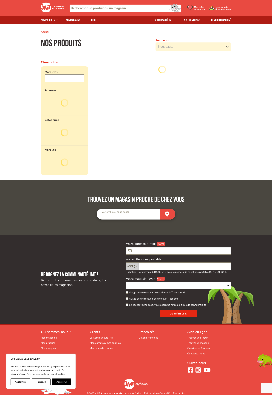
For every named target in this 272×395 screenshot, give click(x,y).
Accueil (45, 32)
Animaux (51, 90)
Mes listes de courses (101, 348)
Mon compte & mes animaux (105, 343)
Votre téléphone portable (144, 259)
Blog (93, 20)
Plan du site (179, 393)
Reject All (41, 382)
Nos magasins (73, 20)
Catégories (52, 120)
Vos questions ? (192, 20)
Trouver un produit (197, 338)
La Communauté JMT (101, 338)
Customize (20, 382)
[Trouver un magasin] (167, 214)
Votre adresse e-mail (141, 243)
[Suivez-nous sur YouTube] (207, 370)
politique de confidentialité (191, 305)
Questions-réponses (198, 348)
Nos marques (48, 348)
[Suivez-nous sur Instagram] (198, 370)
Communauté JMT (164, 20)
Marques (50, 149)
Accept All (62, 382)
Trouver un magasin (198, 343)
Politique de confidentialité (157, 393)
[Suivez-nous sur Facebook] (190, 370)
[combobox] (125, 8)
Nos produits (48, 20)
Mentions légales (133, 393)
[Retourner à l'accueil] (53, 11)
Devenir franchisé (221, 20)
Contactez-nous (196, 353)
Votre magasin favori (140, 278)
